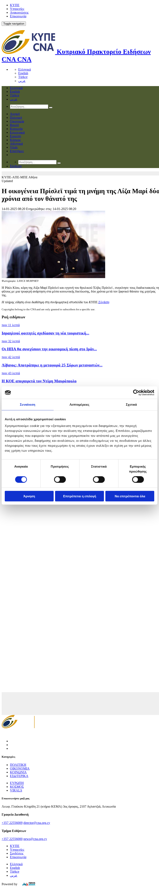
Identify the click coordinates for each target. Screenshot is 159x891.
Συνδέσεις (16, 853)
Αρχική (15, 114)
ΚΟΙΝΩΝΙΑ (18, 772)
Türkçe (23, 77)
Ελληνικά (24, 69)
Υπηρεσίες (17, 9)
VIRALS (16, 790)
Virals (14, 147)
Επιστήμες (17, 151)
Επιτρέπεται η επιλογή (79, 496)
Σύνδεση (103, 302)
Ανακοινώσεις (19, 12)
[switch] (60, 479)
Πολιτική (16, 117)
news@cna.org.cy (35, 839)
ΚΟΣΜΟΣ (17, 786)
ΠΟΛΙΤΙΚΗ (18, 765)
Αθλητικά (16, 143)
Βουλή (14, 125)
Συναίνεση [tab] (27, 404)
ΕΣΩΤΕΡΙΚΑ (19, 776)
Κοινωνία (16, 128)
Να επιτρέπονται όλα (130, 496)
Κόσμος (15, 140)
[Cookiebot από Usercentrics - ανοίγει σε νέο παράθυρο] (136, 393)
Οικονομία (17, 121)
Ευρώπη (15, 136)
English (23, 73)
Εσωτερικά (17, 132)
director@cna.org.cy (36, 823)
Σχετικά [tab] (131, 404)
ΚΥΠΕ (14, 5)
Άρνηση (29, 496)
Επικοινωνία (18, 16)
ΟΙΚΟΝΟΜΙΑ (20, 768)
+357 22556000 (12, 839)
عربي (22, 81)
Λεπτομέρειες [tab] (79, 404)
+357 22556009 (12, 823)
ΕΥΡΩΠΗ (17, 783)
